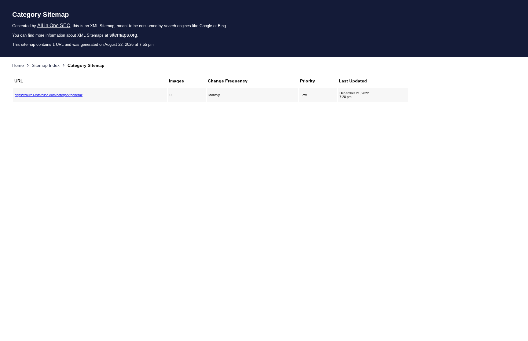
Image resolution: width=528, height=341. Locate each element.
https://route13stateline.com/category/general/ (48, 95)
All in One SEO (53, 25)
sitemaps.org (123, 35)
